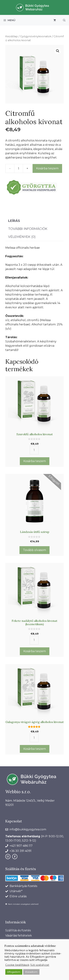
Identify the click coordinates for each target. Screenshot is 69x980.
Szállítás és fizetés (18, 930)
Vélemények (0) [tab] (22, 237)
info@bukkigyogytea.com (28, 829)
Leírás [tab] (14, 221)
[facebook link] (14, 856)
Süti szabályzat (39, 965)
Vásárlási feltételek (18, 935)
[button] (64, 20)
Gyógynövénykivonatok (35, 36)
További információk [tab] (27, 229)
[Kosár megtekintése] (54, 20)
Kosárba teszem (47, 168)
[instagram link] (7, 856)
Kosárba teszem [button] (34, 461)
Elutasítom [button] (31, 971)
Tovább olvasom (34, 550)
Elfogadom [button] (13, 971)
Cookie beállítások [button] (17, 965)
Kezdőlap (11, 36)
